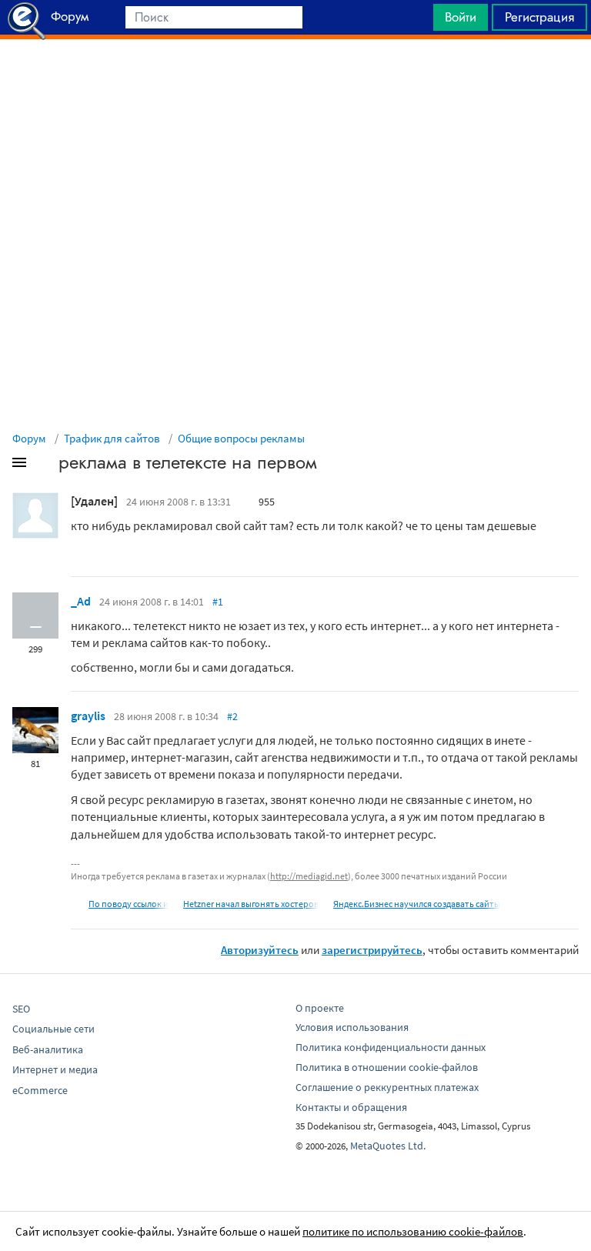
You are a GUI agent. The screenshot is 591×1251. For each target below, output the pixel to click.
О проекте (320, 1008)
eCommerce (40, 1090)
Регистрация (539, 17)
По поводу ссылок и (128, 903)
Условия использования (352, 1027)
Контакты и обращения (351, 1107)
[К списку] (44, 465)
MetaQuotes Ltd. (388, 1146)
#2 (232, 716)
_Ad (81, 601)
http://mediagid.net (309, 876)
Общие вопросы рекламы (241, 438)
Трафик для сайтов (112, 438)
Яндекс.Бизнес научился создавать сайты (416, 903)
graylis (88, 715)
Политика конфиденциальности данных (391, 1047)
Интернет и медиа (55, 1069)
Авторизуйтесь (260, 949)
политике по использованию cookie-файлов (412, 1231)
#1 (217, 602)
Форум (29, 438)
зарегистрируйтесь (372, 949)
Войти (460, 17)
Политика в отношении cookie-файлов (387, 1067)
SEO (21, 1009)
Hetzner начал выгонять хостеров (251, 903)
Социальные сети (53, 1029)
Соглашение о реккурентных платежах (387, 1087)
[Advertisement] (295, 77)
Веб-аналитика (47, 1049)
